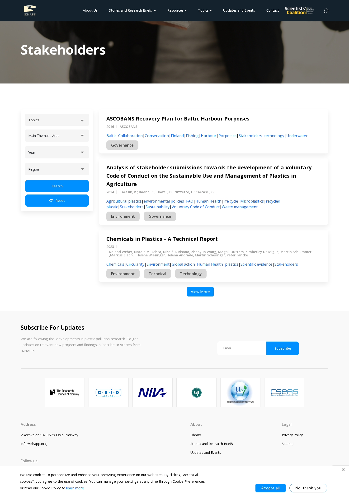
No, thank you (308, 488)
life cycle (230, 201)
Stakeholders (250, 135)
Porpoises (227, 135)
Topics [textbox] (33, 119)
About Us (90, 10)
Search (57, 186)
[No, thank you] (343, 469)
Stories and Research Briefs (131, 10)
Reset (60, 200)
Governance (122, 145)
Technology (191, 273)
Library (195, 435)
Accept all (270, 488)
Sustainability (158, 206)
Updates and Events (239, 10)
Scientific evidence (256, 264)
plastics (231, 264)
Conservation (157, 135)
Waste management (240, 206)
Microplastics (252, 201)
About (196, 424)
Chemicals (115, 264)
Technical (157, 273)
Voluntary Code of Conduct (196, 206)
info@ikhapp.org (34, 443)
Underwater (297, 135)
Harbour (208, 135)
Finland (177, 135)
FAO (189, 201)
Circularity (135, 264)
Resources (175, 10)
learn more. (75, 488)
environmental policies (164, 201)
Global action (183, 264)
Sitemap (288, 443)
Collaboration (130, 135)
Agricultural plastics (123, 201)
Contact (272, 10)
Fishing (192, 135)
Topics (204, 10)
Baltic (111, 135)
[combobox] (57, 120)
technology (274, 135)
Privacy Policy (292, 435)
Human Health (208, 201)
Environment (123, 216)
